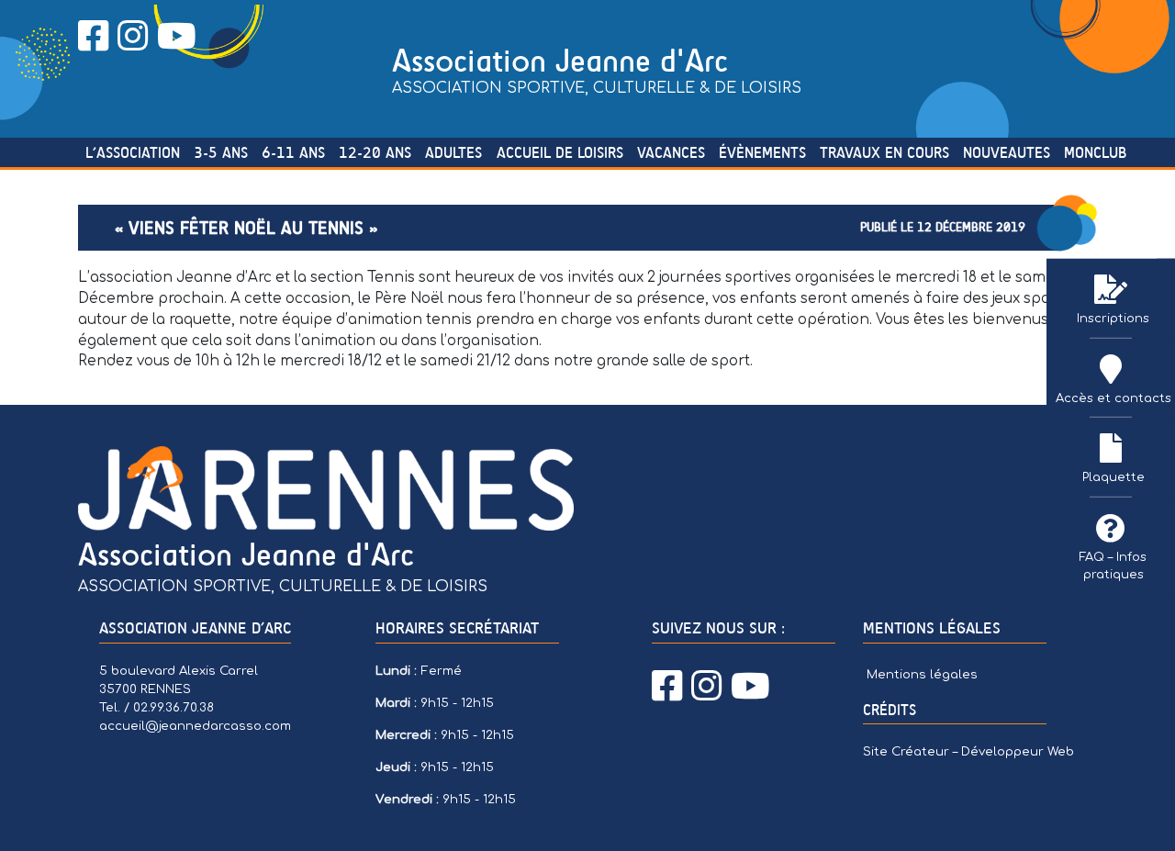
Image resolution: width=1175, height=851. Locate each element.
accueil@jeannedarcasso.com (195, 726)
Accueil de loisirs (560, 152)
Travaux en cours (884, 152)
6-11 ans (293, 152)
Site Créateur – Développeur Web (968, 751)
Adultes (453, 152)
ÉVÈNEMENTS (762, 152)
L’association (132, 152)
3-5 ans (221, 152)
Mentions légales (922, 674)
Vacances (671, 152)
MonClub (1095, 152)
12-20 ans (375, 152)
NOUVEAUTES (1006, 152)
